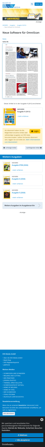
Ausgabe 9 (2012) (21, 25)
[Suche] (32, 4)
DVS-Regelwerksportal (11, 362)
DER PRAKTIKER (9, 378)
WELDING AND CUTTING (12, 376)
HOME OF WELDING (10, 387)
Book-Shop (7, 360)
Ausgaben (12, 25)
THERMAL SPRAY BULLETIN (13, 383)
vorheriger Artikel (10, 148)
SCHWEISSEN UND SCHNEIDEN (14, 373)
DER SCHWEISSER (10, 392)
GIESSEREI (5, 25)
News (4, 39)
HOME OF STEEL (9, 390)
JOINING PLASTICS (10, 380)
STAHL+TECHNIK (9, 394)
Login (36, 131)
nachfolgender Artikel (33, 148)
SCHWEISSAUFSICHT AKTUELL (14, 385)
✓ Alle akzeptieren (22, 440)
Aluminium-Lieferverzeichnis (14, 397)
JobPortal (7, 365)
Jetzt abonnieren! (8, 413)
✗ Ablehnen (22, 435)
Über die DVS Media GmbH (13, 358)
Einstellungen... (8, 444)
